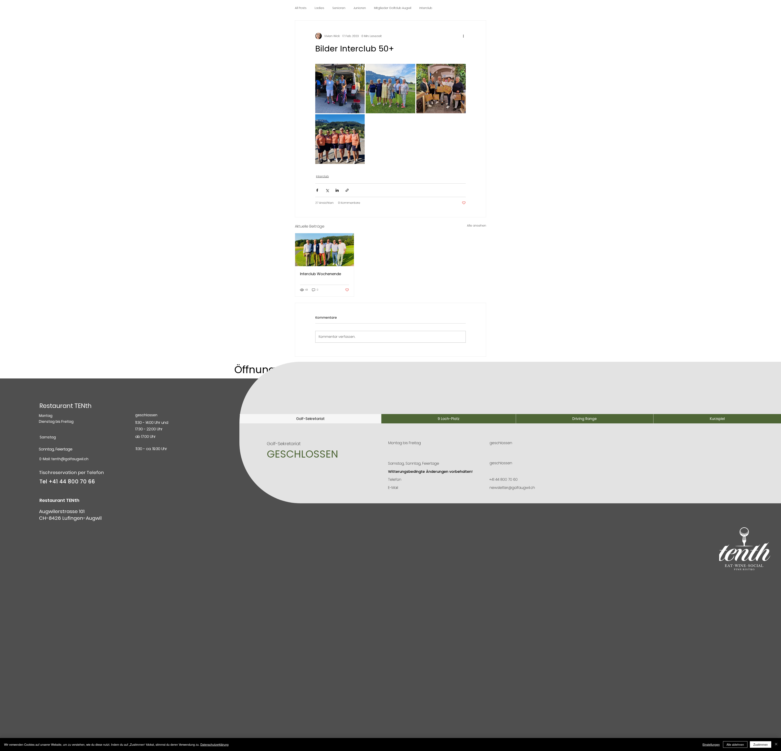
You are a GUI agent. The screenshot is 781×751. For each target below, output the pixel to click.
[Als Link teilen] (347, 190)
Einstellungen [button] (711, 744)
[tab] (310, 418)
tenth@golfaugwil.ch (69, 459)
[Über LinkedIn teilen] (337, 190)
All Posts (301, 8)
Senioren (338, 8)
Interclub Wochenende (320, 273)
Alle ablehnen (735, 744)
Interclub (425, 8)
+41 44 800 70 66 (72, 481)
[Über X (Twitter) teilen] (327, 190)
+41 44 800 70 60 (503, 479)
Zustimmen (760, 744)
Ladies (319, 8)
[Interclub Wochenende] (324, 249)
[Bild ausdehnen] (340, 88)
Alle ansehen (476, 225)
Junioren (359, 8)
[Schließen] (776, 744)
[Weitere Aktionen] (463, 36)
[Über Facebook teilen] (317, 190)
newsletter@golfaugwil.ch (512, 487)
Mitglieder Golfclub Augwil (392, 8)
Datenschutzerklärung (214, 744)
